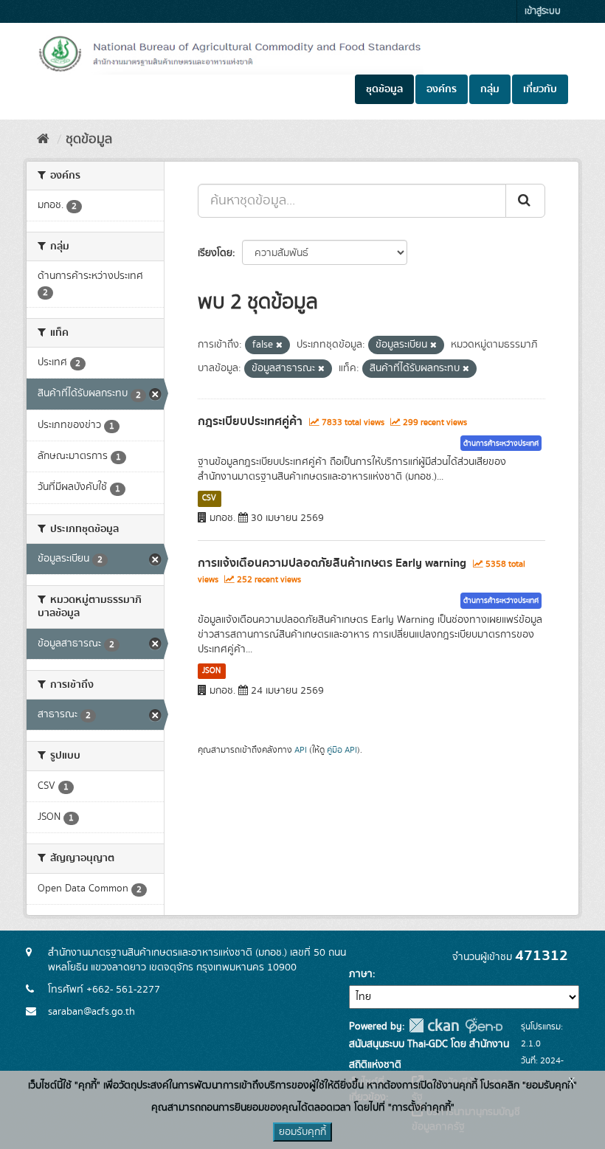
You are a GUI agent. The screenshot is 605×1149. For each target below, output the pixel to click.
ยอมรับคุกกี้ (302, 1132)
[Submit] (525, 201)
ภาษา (361, 974)
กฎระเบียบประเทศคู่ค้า (250, 421)
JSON (211, 671)
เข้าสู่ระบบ (543, 11)
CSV (209, 498)
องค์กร (441, 89)
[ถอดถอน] (279, 345)
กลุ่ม (489, 89)
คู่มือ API (342, 750)
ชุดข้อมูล (384, 89)
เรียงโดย (215, 253)
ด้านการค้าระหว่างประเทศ (501, 443)
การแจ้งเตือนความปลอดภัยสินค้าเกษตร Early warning (332, 563)
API (300, 750)
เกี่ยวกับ (540, 89)
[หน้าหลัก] (43, 139)
